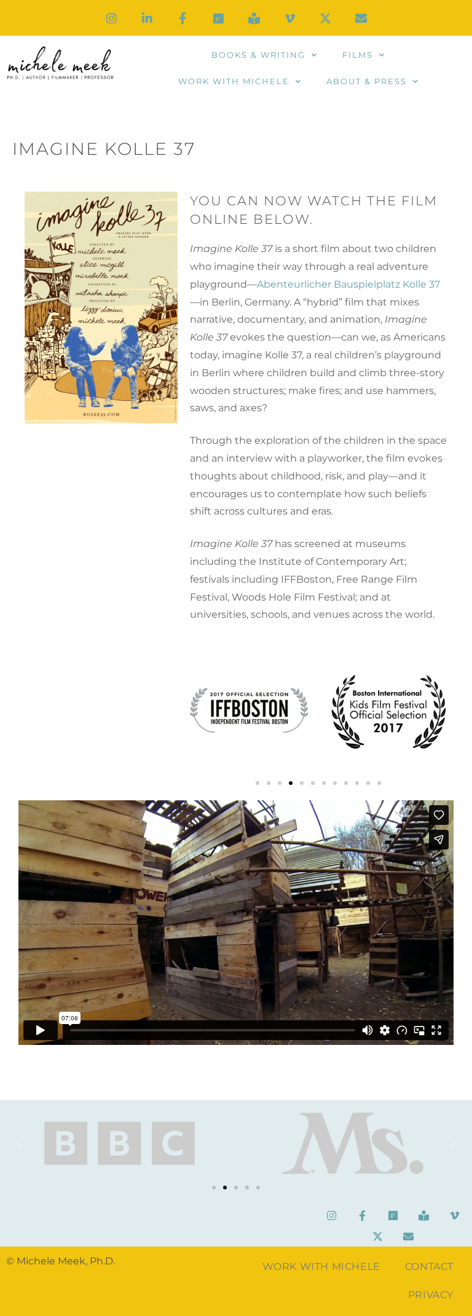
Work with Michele (233, 81)
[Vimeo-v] (289, 18)
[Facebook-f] (182, 18)
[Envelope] (360, 18)
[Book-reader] (254, 18)
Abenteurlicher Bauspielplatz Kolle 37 (348, 284)
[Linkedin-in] (147, 18)
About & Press (366, 81)
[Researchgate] (218, 18)
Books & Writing (258, 55)
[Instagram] (111, 18)
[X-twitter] (325, 18)
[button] (257, 783)
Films (357, 55)
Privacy (431, 1295)
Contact (429, 1266)
